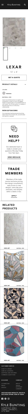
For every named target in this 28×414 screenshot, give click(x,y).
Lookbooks (5, 383)
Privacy (13, 410)
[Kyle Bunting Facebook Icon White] (2, 399)
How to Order (6, 369)
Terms (4, 410)
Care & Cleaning (7, 370)
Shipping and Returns (9, 372)
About (18, 383)
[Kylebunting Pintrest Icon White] (5, 399)
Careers (19, 388)
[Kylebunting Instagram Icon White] (8, 399)
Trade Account (19, 386)
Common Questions (8, 374)
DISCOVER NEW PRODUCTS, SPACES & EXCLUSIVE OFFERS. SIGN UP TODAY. (13, 393)
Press (3, 385)
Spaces (3, 387)
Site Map (5, 411)
